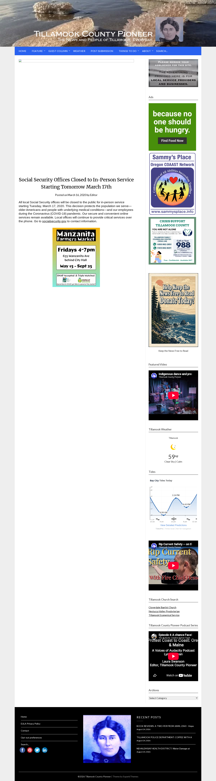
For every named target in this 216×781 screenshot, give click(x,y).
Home (22, 51)
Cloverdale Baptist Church (162, 607)
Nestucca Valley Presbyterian (164, 611)
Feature (37, 51)
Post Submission (102, 51)
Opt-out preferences (31, 737)
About (146, 51)
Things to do (128, 51)
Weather (79, 51)
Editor (94, 195)
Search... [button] (162, 51)
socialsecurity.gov (54, 221)
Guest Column (58, 51)
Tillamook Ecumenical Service (164, 615)
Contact (25, 730)
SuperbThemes (130, 776)
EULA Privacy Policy (30, 723)
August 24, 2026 (143, 729)
